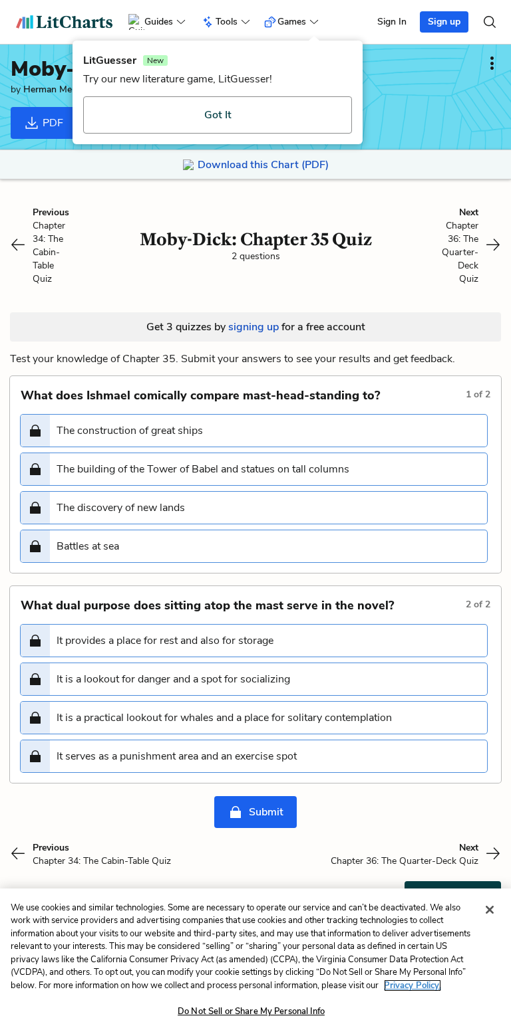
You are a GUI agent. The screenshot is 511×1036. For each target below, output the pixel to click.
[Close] (489, 909)
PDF (51, 123)
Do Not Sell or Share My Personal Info (251, 1011)
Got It (218, 115)
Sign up (444, 21)
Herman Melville (56, 89)
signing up (253, 327)
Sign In (392, 21)
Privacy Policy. (412, 985)
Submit (266, 812)
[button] (254, 431)
